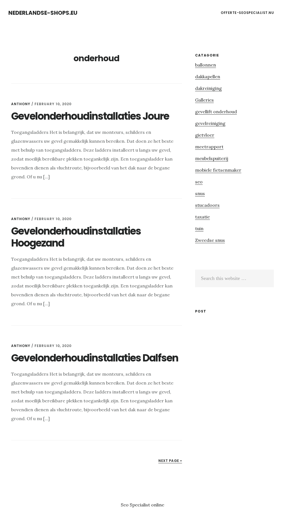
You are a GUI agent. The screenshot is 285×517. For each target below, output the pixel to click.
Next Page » (170, 460)
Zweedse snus (210, 240)
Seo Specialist (136, 505)
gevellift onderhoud (216, 111)
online (157, 505)
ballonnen (205, 65)
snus (200, 193)
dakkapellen (207, 76)
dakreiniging (208, 88)
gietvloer (204, 135)
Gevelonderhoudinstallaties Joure (90, 116)
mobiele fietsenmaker (218, 170)
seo (199, 181)
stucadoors (207, 205)
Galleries (204, 100)
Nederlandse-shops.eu (42, 13)
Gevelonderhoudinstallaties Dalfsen (94, 358)
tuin (199, 228)
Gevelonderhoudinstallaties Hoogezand (76, 237)
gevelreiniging (210, 123)
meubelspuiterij (211, 158)
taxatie (202, 217)
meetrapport (209, 146)
